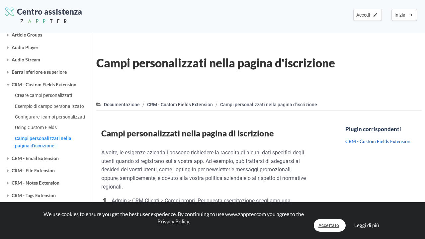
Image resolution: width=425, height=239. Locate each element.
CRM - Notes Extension (35, 183)
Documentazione (122, 104)
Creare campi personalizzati (43, 95)
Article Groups (27, 35)
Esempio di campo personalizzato (49, 106)
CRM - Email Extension (35, 158)
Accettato (328, 225)
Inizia (400, 15)
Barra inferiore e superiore (39, 72)
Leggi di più (366, 225)
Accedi (364, 15)
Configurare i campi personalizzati (50, 117)
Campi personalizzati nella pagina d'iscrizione (43, 142)
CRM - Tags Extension (34, 195)
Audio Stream (26, 59)
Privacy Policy (173, 221)
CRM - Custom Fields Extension (44, 84)
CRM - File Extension (33, 170)
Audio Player (25, 47)
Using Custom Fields (36, 127)
